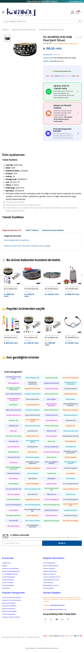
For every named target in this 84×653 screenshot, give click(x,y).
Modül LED (68, 287)
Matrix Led (68, 335)
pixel (51, 61)
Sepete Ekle (17, 270)
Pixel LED (74, 287)
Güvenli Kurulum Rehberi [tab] (53, 230)
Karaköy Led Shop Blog (10, 569)
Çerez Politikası (7, 583)
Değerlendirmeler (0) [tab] (11, 230)
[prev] (77, 37)
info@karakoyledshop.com (57, 609)
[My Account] (72, 12)
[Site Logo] (22, 12)
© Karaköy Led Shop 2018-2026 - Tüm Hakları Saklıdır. (21, 637)
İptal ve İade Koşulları (51, 566)
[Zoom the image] (42, 1)
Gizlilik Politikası (8, 580)
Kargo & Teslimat (49, 574)
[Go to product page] (11, 275)
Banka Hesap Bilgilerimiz (11, 571)
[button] (4, 12)
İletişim (4, 566)
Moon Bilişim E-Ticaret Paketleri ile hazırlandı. (41, 648)
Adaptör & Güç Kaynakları (11, 600)
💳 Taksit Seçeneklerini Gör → (62, 71)
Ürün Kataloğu (48, 588)
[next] (80, 37)
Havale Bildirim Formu (51, 580)
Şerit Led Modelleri (8, 603)
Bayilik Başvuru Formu (51, 585)
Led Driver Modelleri (9, 606)
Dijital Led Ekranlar (8, 609)
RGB (55, 61)
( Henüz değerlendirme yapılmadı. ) (65, 44)
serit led (60, 61)
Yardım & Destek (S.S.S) (51, 577)
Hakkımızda (6, 563)
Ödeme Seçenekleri (50, 571)
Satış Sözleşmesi (49, 563)
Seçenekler (37, 270)
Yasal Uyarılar (48, 583)
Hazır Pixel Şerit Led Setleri (12, 287)
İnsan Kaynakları (8, 585)
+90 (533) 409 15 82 (57, 605)
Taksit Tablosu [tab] (31, 230)
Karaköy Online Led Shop (11, 617)
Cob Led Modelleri (8, 614)
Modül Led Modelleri (9, 611)
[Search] (80, 21)
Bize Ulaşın (6, 588)
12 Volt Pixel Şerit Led (30, 287)
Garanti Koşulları (49, 569)
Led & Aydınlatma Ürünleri (11, 597)
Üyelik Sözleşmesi (8, 577)
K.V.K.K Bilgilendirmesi (10, 574)
